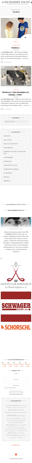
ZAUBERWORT (16, 45)
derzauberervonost (10, 412)
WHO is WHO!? (8, 140)
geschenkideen (19, 422)
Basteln (10, 407)
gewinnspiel (10, 425)
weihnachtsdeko (21, 433)
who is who (16, 437)
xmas (20, 437)
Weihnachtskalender (12, 435)
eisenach (11, 415)
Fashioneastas (10, 420)
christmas (18, 407)
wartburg (25, 430)
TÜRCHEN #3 (15, 48)
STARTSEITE (7, 136)
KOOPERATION (8, 173)
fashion (16, 418)
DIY (26, 412)
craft (25, 407)
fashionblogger (22, 418)
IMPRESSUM (7, 181)
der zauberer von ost (16, 410)
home (19, 425)
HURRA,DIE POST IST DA (10, 165)
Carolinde (8, 62)
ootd (25, 428)
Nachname (16, 379)
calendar (14, 407)
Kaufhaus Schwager (20, 426)
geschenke (22, 420)
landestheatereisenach (10, 428)
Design (18, 412)
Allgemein (16, 41)
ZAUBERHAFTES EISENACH (11, 169)
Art (7, 407)
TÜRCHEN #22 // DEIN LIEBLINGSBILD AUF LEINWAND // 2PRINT (15, 93)
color (22, 407)
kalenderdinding (12, 427)
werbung (12, 437)
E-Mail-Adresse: (16, 385)
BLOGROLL (7, 177)
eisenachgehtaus (10, 418)
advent (7, 405)
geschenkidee (12, 422)
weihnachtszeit (22, 435)
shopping (7, 430)
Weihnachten (12, 433)
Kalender (23, 425)
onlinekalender (21, 428)
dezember (22, 412)
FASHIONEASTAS (8, 147)
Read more (26, 58)
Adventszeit (24, 405)
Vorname (16, 373)
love (16, 428)
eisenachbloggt (20, 416)
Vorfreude (20, 430)
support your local (13, 430)
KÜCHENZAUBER (8, 157)
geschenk (16, 420)
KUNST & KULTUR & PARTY (11, 144)
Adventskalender (15, 405)
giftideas (16, 425)
